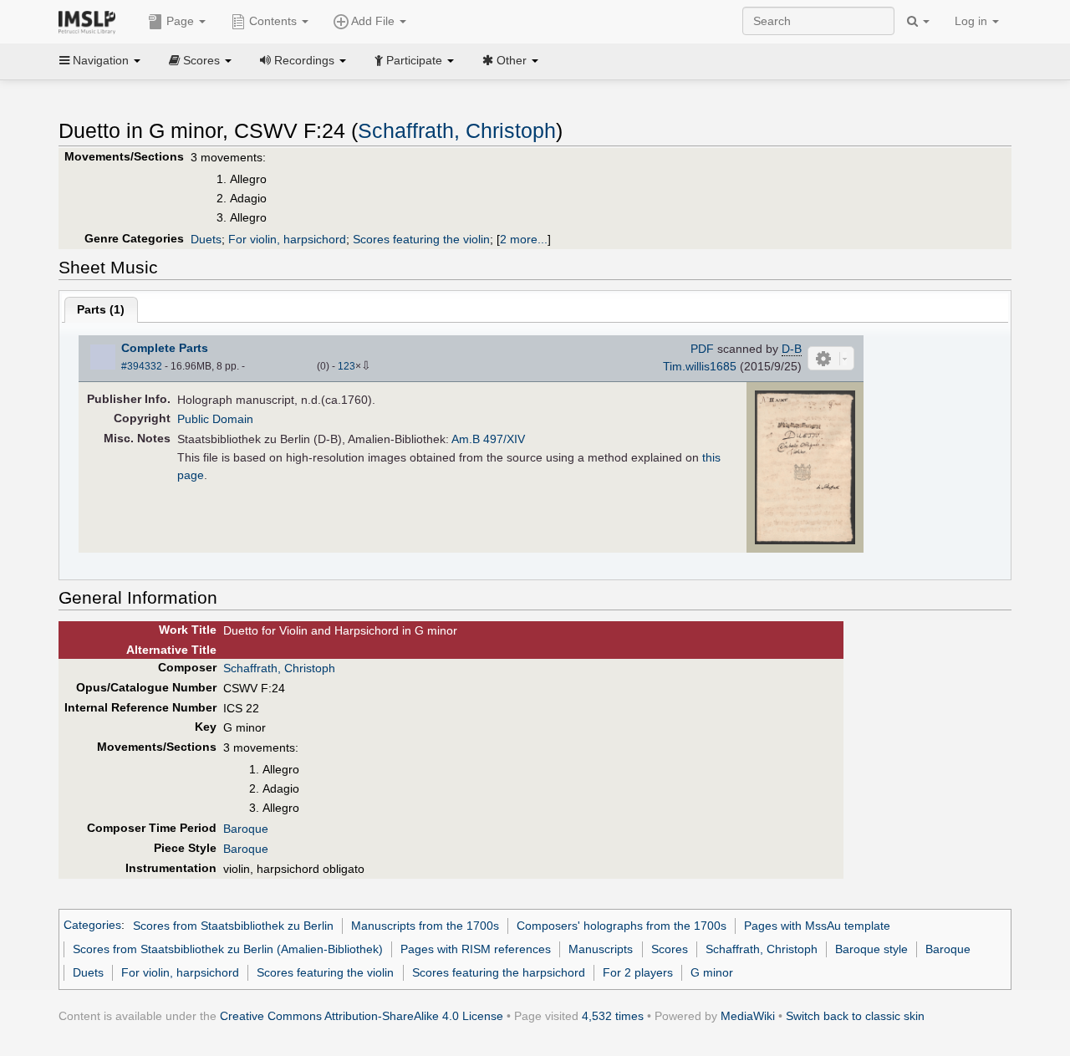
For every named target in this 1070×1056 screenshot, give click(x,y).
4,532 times (613, 1016)
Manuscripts (600, 949)
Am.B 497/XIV (488, 439)
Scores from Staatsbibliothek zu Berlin (233, 925)
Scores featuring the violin (421, 239)
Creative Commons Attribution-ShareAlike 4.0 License (361, 1016)
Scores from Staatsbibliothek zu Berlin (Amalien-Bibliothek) (228, 949)
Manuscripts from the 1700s (425, 925)
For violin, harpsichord (287, 239)
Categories (92, 925)
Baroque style (871, 949)
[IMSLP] (90, 21)
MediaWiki (748, 1016)
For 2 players (638, 972)
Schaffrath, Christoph (457, 131)
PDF (702, 348)
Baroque (245, 828)
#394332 (141, 366)
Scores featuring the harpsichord (498, 972)
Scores (669, 949)
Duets (206, 239)
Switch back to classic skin (855, 1016)
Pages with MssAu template (817, 925)
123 (346, 366)
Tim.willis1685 (699, 366)
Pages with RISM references (475, 949)
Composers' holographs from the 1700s (621, 925)
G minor (711, 972)
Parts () (101, 309)
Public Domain (215, 419)
